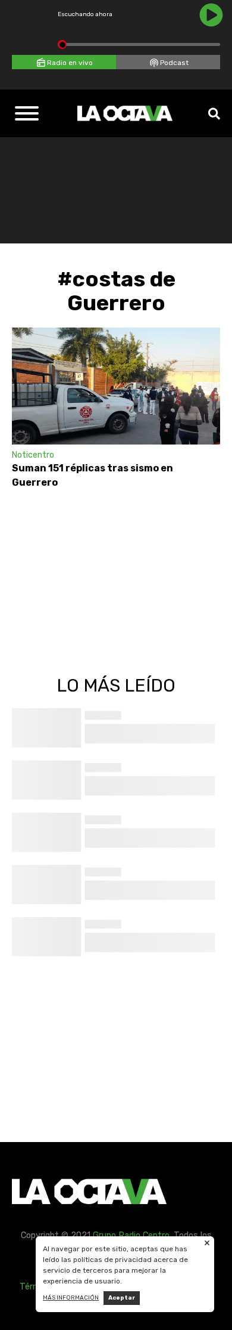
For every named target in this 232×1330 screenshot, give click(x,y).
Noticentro (33, 455)
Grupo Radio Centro (131, 1235)
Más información (71, 1297)
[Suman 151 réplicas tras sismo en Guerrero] (116, 386)
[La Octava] (125, 113)
